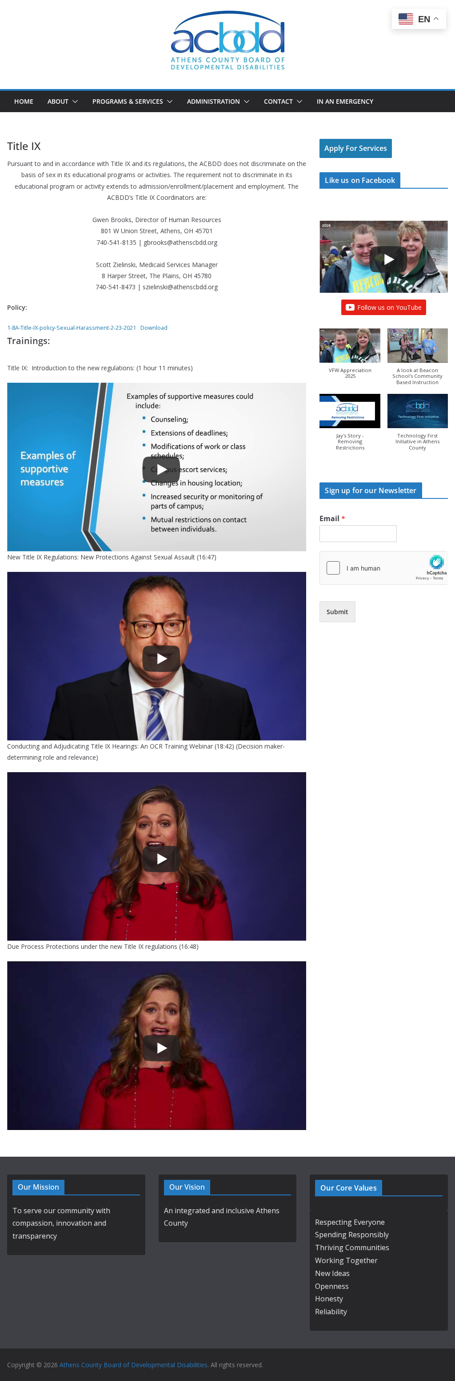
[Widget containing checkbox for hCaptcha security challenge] (383, 568)
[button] (73, 101)
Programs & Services (127, 101)
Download (154, 328)
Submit (337, 611)
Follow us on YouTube (389, 307)
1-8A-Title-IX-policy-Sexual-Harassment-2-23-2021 (71, 328)
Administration (213, 101)
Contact (278, 101)
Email (332, 518)
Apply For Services (355, 148)
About (58, 101)
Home (23, 101)
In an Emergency (345, 101)
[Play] (161, 469)
